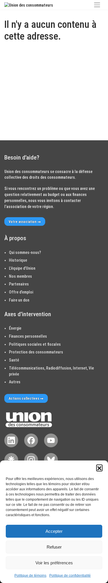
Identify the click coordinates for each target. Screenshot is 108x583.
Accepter (54, 531)
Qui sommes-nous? (25, 252)
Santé (14, 360)
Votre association (23, 222)
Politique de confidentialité (70, 576)
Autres (14, 382)
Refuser (54, 547)
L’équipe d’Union (22, 268)
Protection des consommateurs (36, 352)
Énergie (15, 328)
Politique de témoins (30, 576)
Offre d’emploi (21, 292)
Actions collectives (24, 399)
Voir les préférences (54, 562)
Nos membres (20, 276)
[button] (99, 468)
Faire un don (19, 300)
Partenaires (19, 284)
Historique (18, 260)
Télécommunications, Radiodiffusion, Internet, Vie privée (51, 371)
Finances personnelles (28, 336)
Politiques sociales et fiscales (35, 344)
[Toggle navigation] (97, 5)
